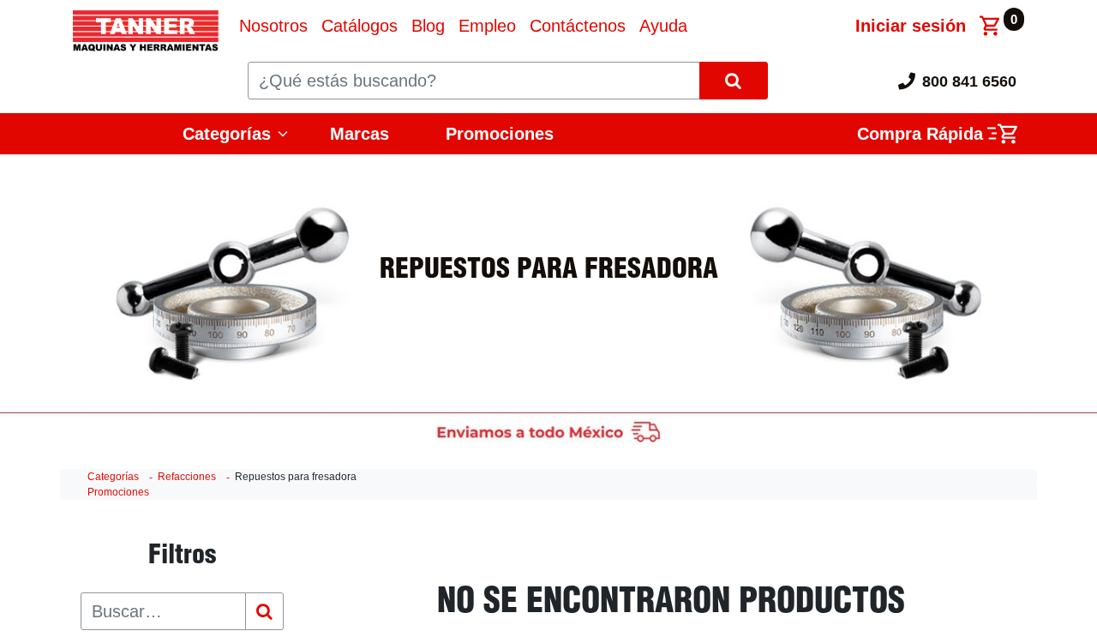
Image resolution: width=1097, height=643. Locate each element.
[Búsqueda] (264, 611)
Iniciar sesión (910, 25)
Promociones (500, 133)
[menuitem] (273, 25)
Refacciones (187, 477)
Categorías (113, 477)
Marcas (359, 133)
